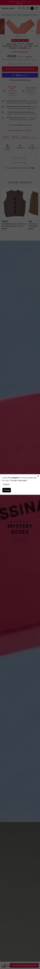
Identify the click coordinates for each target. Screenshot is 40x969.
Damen (19, 15)
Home (3, 15)
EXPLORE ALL (20, 540)
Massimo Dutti (11, 15)
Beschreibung (20, 158)
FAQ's (33, 168)
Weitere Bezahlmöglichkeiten (20, 80)
